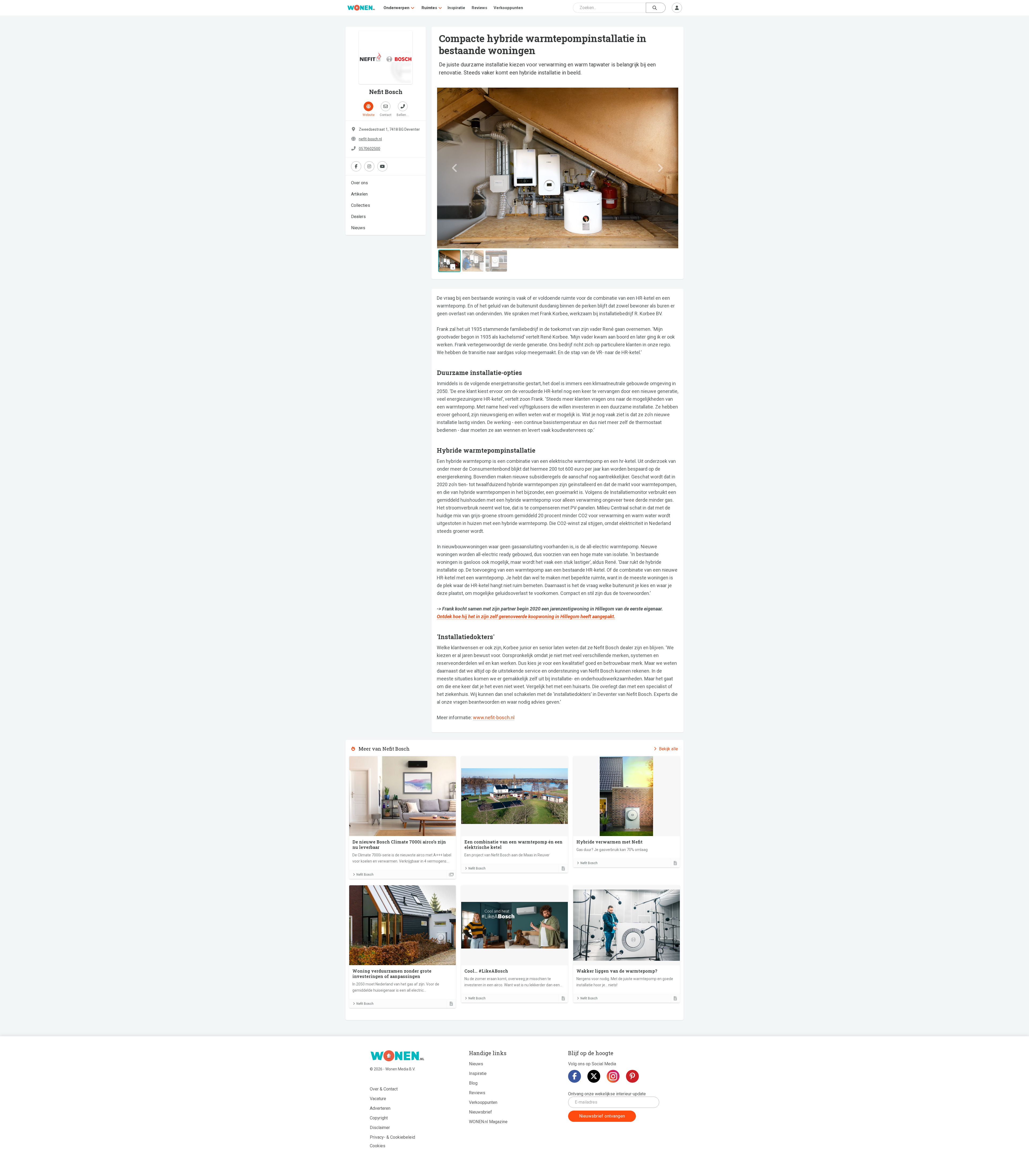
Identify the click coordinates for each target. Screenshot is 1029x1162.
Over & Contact (384, 1089)
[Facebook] (574, 1076)
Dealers (358, 216)
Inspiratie (456, 7)
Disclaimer (380, 1127)
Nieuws (358, 227)
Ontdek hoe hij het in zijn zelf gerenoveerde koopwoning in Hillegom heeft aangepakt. (526, 616)
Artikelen (359, 194)
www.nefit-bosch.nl (493, 717)
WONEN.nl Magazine (488, 1121)
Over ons (359, 182)
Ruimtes (429, 7)
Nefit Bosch (365, 874)
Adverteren (380, 1108)
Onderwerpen (396, 7)
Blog (473, 1083)
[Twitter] (593, 1076)
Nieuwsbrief (480, 1112)
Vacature (378, 1098)
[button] (455, 168)
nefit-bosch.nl (370, 139)
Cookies (377, 1145)
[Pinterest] (632, 1076)
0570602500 (369, 149)
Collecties (360, 205)
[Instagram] (613, 1076)
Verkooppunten (508, 7)
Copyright (379, 1117)
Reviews (479, 7)
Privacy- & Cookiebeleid (392, 1137)
